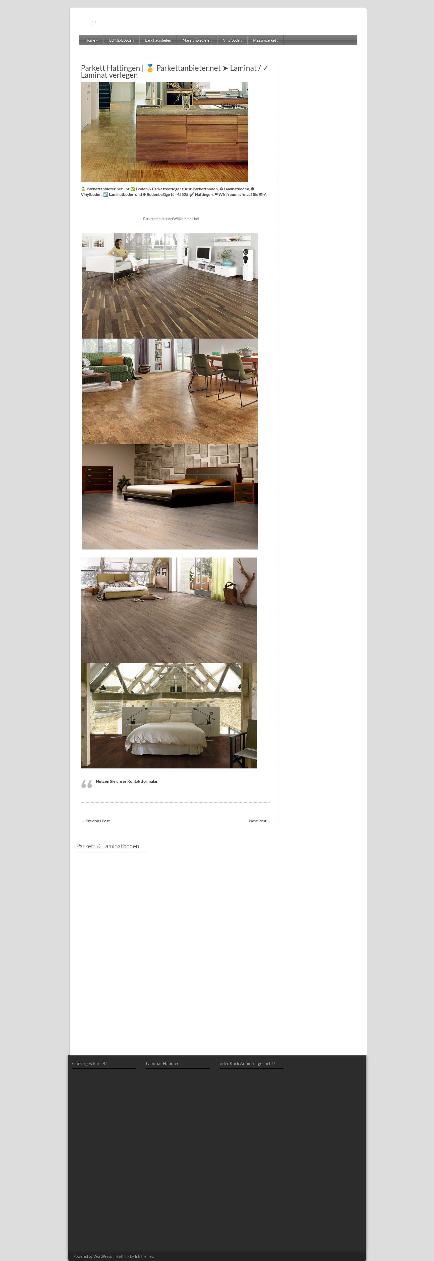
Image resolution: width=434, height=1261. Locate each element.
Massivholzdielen (197, 40)
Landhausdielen (158, 40)
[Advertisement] (111, 932)
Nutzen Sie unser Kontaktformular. (127, 781)
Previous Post (95, 820)
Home (91, 40)
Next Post (260, 820)
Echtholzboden (121, 40)
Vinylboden (232, 40)
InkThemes (144, 1256)
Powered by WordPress (92, 1256)
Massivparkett (265, 40)
